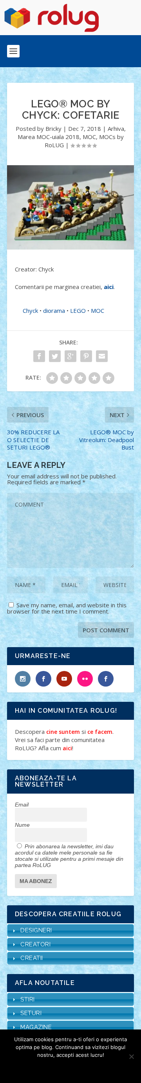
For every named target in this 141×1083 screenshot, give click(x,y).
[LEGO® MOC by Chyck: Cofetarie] (70, 207)
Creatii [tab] (31, 958)
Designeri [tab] (36, 930)
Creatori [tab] (35, 944)
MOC (89, 137)
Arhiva (116, 128)
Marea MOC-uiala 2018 (49, 137)
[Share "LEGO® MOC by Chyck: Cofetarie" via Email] (102, 356)
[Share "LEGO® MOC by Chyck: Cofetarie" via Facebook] (39, 356)
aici (109, 287)
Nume (22, 825)
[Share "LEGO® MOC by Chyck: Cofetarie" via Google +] (70, 356)
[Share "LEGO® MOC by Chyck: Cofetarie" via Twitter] (55, 356)
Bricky (53, 128)
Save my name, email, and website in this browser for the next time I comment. (67, 608)
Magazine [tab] (36, 1027)
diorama (54, 310)
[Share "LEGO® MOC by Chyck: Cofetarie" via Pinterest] (86, 356)
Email (22, 804)
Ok (42, 1068)
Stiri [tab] (27, 999)
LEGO (78, 310)
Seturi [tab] (31, 1013)
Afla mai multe (81, 1068)
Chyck (30, 310)
